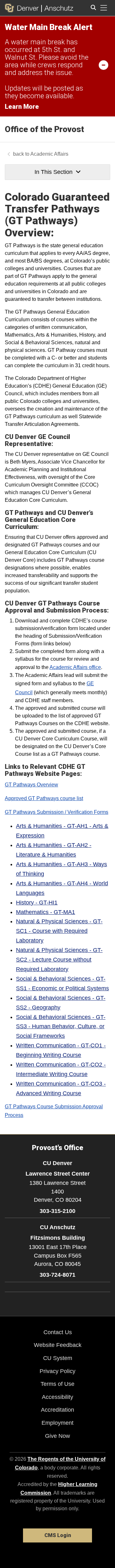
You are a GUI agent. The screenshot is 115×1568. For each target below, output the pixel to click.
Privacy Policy (57, 1371)
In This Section (53, 172)
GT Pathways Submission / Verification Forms (56, 812)
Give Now (57, 1436)
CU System (57, 1358)
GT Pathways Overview (31, 784)
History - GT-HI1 (36, 902)
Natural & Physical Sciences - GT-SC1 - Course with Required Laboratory (59, 931)
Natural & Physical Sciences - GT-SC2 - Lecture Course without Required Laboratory (59, 959)
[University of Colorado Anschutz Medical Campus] (57, 8)
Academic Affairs (49, 154)
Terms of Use (57, 1384)
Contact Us (57, 1332)
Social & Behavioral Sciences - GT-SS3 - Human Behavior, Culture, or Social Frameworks (60, 1026)
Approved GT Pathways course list (44, 798)
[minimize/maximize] (103, 64)
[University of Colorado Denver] (23, 8)
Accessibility (57, 1397)
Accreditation (57, 1410)
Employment (57, 1423)
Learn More (22, 106)
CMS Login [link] (57, 1535)
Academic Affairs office (75, 667)
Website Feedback (57, 1345)
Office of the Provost (44, 129)
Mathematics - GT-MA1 (45, 912)
